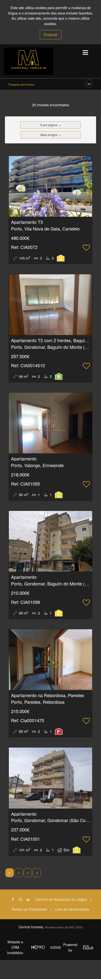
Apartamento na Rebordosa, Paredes (47, 695)
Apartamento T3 (27, 222)
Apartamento (24, 458)
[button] (89, 83)
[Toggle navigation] (85, 53)
